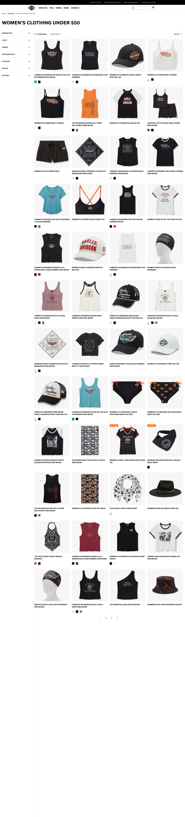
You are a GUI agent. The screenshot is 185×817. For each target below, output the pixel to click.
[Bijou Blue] (148, 130)
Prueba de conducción (130, 2)
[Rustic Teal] (35, 82)
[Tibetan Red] (39, 274)
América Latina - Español (149, 2)
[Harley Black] (39, 82)
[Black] (35, 274)
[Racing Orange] (115, 226)
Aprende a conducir (95, 2)
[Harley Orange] (77, 130)
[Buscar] (139, 8)
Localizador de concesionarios (112, 2)
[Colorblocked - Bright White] (111, 323)
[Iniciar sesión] (153, 8)
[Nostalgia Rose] (43, 323)
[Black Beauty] (148, 467)
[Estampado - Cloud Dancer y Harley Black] (111, 513)
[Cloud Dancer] (73, 82)
